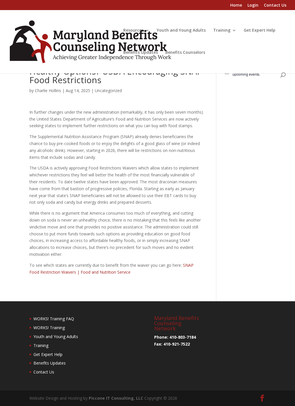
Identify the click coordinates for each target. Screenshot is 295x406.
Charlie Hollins (48, 90)
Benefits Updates (140, 52)
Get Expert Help (259, 30)
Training (221, 30)
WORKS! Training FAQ (53, 318)
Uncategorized (108, 90)
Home (236, 5)
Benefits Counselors (185, 52)
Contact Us (275, 5)
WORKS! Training (49, 327)
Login (252, 5)
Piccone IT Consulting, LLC (116, 398)
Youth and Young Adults (181, 30)
